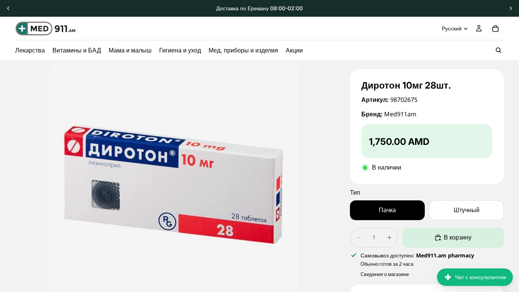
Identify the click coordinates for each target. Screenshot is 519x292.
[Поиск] (498, 50)
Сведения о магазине (385, 274)
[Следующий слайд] (510, 8)
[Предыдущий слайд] (8, 8)
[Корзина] (495, 28)
